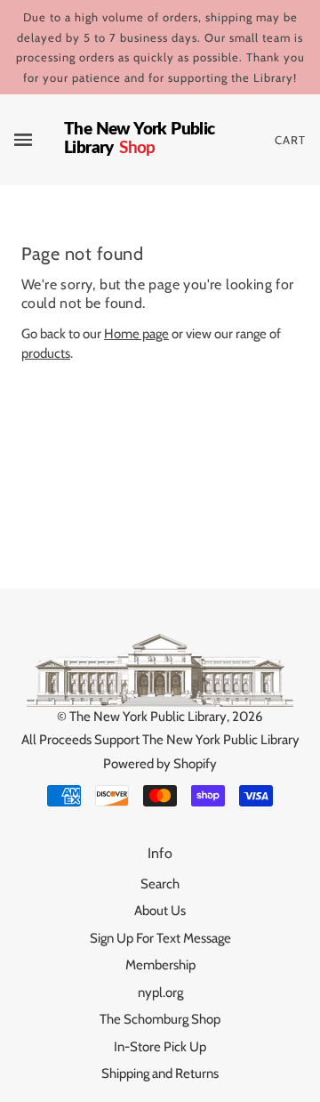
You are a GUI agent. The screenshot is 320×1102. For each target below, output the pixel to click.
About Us (160, 911)
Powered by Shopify (160, 764)
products (45, 353)
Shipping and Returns (160, 1074)
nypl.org (160, 993)
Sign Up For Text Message (160, 938)
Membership (160, 965)
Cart (290, 140)
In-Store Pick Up (160, 1047)
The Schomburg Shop (160, 1019)
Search (160, 884)
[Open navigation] (39, 140)
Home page (136, 334)
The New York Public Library (148, 717)
